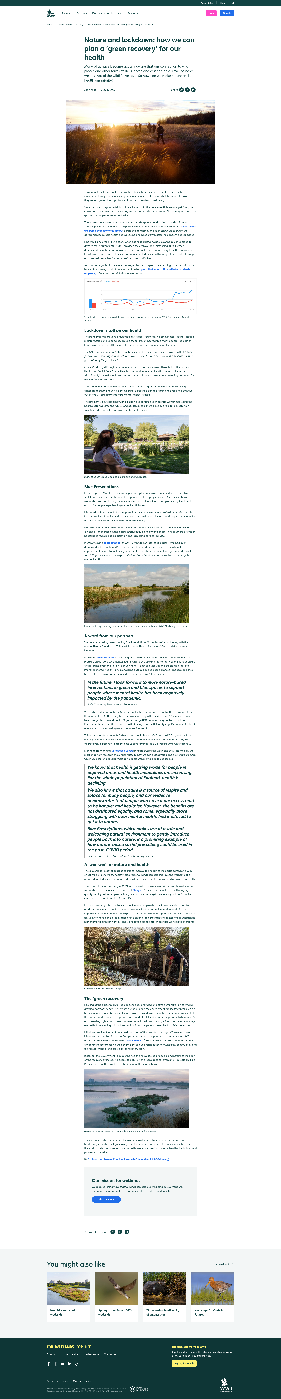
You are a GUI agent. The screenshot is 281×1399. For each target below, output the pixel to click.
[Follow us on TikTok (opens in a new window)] (76, 1364)
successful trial (112, 542)
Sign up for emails (184, 1363)
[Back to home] (226, 1384)
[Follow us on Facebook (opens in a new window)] (48, 1364)
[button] (181, 89)
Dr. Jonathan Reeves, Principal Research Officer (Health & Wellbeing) (128, 1159)
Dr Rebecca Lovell (122, 750)
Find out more (106, 1199)
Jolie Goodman (105, 657)
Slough (137, 890)
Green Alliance (134, 1040)
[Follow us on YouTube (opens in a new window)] (62, 1364)
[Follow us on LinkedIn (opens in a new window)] (69, 1364)
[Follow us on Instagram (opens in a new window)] (55, 1364)
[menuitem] (211, 13)
